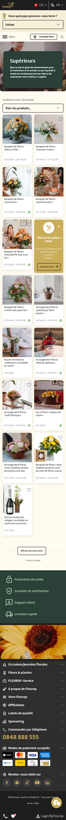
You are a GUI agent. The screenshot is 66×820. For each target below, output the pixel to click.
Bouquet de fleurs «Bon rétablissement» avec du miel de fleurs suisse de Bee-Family (49, 469)
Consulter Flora (46, 36)
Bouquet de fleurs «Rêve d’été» (14, 148)
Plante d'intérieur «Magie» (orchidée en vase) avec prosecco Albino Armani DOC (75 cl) (17, 523)
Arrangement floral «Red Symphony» (47, 361)
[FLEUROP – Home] (8, 5)
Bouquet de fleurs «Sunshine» (14, 201)
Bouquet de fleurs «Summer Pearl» (46, 148)
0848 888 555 (21, 737)
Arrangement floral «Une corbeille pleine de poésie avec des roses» (16, 469)
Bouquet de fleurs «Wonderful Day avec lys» (16, 254)
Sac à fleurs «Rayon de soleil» (48, 414)
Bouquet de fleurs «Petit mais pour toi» (16, 309)
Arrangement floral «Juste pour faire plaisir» (47, 310)
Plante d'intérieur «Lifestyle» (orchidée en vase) (16, 363)
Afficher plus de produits (32, 551)
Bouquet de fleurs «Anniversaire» (46, 201)
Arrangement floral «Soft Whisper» (15, 414)
